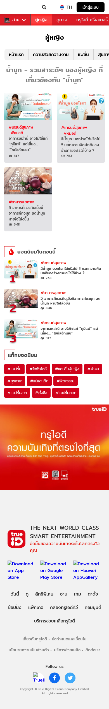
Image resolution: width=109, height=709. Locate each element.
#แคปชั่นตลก (66, 393)
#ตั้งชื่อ (41, 393)
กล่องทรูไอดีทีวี (64, 607)
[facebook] (54, 678)
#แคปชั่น (14, 369)
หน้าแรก (16, 54)
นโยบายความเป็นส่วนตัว (29, 650)
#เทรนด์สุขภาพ (21, 127)
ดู (27, 594)
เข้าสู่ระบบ (90, 7)
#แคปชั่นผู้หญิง (67, 369)
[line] (38, 678)
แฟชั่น (83, 54)
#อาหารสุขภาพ (21, 202)
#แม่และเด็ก (39, 381)
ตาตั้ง (93, 594)
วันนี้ (15, 594)
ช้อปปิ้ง (15, 607)
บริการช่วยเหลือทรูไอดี (54, 620)
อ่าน (16, 20)
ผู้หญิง (41, 19)
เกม (77, 594)
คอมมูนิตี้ (93, 607)
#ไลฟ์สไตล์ (38, 369)
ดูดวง (61, 19)
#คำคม (93, 369)
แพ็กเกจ (35, 607)
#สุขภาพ (15, 381)
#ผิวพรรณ (65, 381)
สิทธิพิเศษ (44, 594)
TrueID (15, 7)
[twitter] (70, 678)
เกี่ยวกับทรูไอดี (35, 639)
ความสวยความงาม (51, 54)
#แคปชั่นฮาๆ (17, 393)
